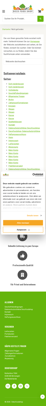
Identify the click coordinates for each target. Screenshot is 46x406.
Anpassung (13, 147)
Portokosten (9, 334)
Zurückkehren (10, 356)
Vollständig (13, 90)
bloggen (11, 106)
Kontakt (11, 125)
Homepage (35, 41)
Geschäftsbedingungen (18, 93)
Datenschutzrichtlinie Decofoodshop (24, 128)
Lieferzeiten (13, 144)
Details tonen (32, 215)
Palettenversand (15, 166)
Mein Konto (13, 150)
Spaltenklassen (15, 122)
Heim (10, 137)
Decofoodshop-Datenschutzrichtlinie (24, 131)
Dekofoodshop (17, 402)
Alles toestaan (23, 223)
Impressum (13, 140)
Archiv (11, 99)
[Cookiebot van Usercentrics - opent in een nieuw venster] (32, 174)
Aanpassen (21, 230)
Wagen (11, 109)
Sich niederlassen (16, 84)
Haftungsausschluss (17, 134)
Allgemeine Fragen (16, 96)
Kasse (11, 115)
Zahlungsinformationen (18, 103)
